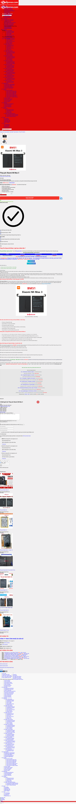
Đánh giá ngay (2, 412)
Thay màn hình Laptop (8, 90)
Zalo (61, 198)
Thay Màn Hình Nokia (10, 69)
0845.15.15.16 (5, 182)
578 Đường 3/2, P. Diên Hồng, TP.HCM (11, 652)
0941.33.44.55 (6, 642)
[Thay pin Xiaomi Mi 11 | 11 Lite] (4, 143)
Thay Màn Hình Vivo (10, 45)
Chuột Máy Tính (7, 120)
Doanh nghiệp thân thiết (6, 677)
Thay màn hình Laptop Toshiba (12, 96)
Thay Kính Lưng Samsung (9, 23)
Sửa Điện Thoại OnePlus (8, 71)
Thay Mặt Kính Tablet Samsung (12, 115)
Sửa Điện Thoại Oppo (8, 30)
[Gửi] (2, 16)
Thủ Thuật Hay (7, 124)
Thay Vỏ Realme (9, 59)
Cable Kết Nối (6, 119)
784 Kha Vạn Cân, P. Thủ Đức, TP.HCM (11, 655)
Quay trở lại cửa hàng (6, 38)
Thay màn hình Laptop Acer (11, 91)
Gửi (1, 465)
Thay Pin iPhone (7, 11)
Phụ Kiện (3, 117)
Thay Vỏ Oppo (8, 34)
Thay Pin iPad (8, 111)
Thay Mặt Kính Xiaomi (10, 39)
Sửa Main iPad (9, 112)
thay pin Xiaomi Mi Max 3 (46, 283)
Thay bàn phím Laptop (8, 98)
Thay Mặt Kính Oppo (10, 32)
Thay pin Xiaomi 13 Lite (4, 630)
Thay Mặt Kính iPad (9, 110)
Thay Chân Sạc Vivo (10, 48)
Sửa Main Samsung (7, 28)
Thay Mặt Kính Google (10, 62)
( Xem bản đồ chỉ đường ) (38, 371)
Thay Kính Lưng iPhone (8, 9)
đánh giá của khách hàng (5, 406)
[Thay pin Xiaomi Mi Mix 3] (4, 138)
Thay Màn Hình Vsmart (10, 78)
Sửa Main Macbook (7, 106)
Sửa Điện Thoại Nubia (8, 64)
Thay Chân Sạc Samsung (8, 24)
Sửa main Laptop (7, 100)
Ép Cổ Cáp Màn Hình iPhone (9, 10)
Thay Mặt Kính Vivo (9, 46)
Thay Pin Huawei (9, 54)
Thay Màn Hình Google (10, 61)
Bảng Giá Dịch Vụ (7, 127)
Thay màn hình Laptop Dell (11, 93)
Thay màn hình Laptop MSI (11, 95)
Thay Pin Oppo (9, 33)
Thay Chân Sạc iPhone (8, 14)
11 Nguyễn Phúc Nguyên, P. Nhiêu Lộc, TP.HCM (12, 653)
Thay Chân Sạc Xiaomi (10, 41)
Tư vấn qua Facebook (32, 263)
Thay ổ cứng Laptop (8, 99)
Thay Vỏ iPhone (7, 12)
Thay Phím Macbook (8, 104)
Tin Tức (3, 123)
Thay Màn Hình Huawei (10, 51)
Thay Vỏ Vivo (8, 717)
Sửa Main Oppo (9, 36)
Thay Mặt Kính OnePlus (10, 73)
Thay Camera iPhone (8, 13)
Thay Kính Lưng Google (10, 63)
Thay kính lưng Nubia (10, 67)
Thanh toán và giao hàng (6, 675)
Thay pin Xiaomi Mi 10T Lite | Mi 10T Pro (7, 570)
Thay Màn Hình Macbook (8, 103)
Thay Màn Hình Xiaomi (10, 38)
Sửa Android (4, 29)
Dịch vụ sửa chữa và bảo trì (7, 676)
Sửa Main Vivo (9, 49)
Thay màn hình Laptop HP (11, 762)
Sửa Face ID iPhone (7, 16)
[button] (2, 19)
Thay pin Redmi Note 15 (4, 489)
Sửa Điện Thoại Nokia (8, 68)
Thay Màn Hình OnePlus (10, 72)
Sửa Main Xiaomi (9, 43)
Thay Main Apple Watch (8, 88)
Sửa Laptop (4, 89)
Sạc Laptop (6, 118)
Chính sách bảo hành (27, 435)
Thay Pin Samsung (7, 690)
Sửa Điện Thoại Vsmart (8, 77)
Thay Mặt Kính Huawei (10, 52)
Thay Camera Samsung (8, 25)
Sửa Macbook (4, 102)
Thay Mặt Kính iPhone (8, 8)
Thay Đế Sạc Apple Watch (9, 87)
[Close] (0, 436)
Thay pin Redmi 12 (3, 530)
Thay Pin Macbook (7, 105)
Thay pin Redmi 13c (3, 590)
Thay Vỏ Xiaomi (9, 42)
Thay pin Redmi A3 (3, 509)
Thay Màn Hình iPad (10, 109)
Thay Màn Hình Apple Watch (9, 84)
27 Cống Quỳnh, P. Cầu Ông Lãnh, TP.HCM (11, 654)
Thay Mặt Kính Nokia (10, 70)
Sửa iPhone (4, 6)
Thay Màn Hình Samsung (8, 19)
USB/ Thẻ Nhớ (6, 122)
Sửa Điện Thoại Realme (8, 55)
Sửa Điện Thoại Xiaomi (8, 37)
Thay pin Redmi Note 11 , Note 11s (6, 550)
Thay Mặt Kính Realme (10, 57)
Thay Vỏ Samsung (7, 27)
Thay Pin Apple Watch (8, 86)
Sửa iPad (5, 108)
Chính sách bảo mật (3, 663)
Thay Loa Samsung (7, 26)
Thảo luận (4, 444)
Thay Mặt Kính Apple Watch (9, 85)
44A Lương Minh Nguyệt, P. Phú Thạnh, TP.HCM (13, 658)
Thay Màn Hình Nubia (10, 65)
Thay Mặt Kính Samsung (8, 20)
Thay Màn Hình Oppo (10, 31)
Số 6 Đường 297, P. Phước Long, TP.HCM (11, 657)
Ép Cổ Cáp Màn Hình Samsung (9, 22)
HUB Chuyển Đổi (7, 121)
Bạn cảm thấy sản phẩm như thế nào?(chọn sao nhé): (10, 424)
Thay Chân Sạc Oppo (10, 35)
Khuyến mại (6, 126)
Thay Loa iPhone (7, 15)
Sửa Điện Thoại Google (8, 60)
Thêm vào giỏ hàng (3, 194)
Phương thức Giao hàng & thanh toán (7, 667)
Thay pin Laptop (7, 97)
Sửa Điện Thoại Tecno (8, 74)
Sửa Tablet (4, 107)
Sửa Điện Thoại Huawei (8, 50)
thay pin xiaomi (19, 251)
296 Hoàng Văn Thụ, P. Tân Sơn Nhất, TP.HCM (12, 656)
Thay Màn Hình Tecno (10, 75)
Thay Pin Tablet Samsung (11, 116)
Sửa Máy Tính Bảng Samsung (9, 113)
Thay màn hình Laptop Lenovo (11, 94)
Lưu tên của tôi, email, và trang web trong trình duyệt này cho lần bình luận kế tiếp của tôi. (17, 432)
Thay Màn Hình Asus (10, 81)
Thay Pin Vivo (8, 47)
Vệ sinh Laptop (7, 101)
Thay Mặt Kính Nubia (10, 66)
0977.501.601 (12, 182)
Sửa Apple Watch (5, 83)
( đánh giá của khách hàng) (5, 176)
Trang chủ (4, 5)
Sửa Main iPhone (7, 17)
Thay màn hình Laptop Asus (11, 92)
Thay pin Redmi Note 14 (4, 610)
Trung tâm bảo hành (6, 674)
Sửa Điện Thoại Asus (8, 80)
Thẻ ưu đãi (4, 673)
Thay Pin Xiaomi (9, 40)
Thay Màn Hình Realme (10, 56)
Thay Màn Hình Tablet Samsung (12, 114)
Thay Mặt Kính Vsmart (10, 79)
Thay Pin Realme (9, 58)
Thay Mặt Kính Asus (10, 82)
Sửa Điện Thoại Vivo (8, 44)
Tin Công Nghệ (7, 125)
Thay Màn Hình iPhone (8, 7)
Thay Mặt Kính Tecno (10, 76)
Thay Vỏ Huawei (9, 53)
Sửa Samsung (4, 18)
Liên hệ (1, 669)
